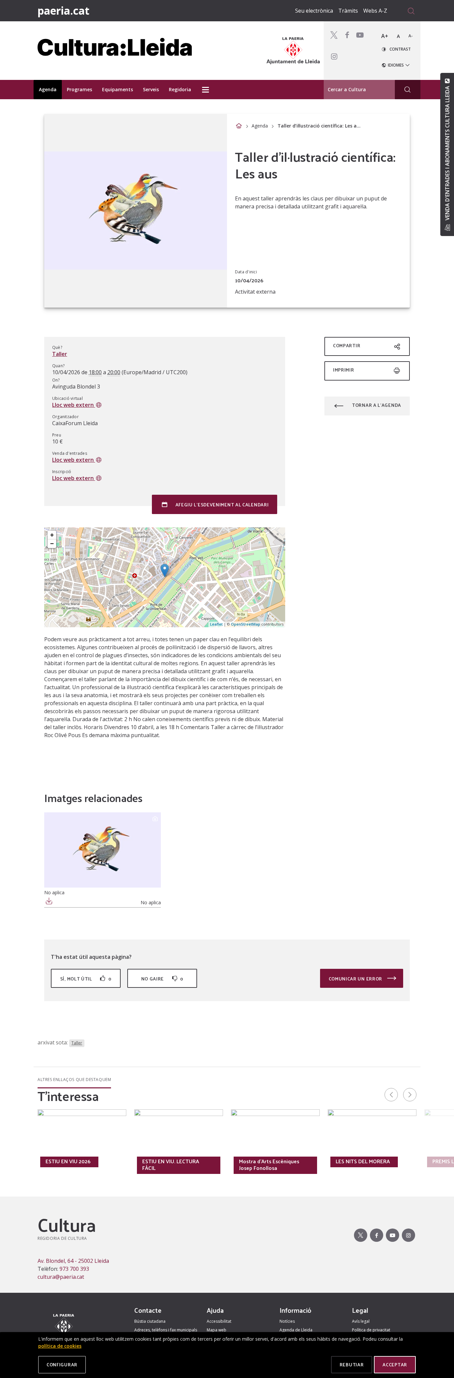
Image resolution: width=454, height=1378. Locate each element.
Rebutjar (352, 1364)
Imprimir (343, 370)
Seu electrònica (314, 10)
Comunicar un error (356, 978)
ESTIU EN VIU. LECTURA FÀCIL (170, 1165)
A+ (384, 36)
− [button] (52, 543)
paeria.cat (63, 10)
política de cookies (59, 1346)
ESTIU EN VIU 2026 (68, 1161)
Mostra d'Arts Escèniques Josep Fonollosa (269, 1165)
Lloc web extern (73, 405)
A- (410, 36)
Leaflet (216, 624)
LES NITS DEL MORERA (363, 1161)
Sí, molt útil (85, 978)
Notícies (287, 1321)
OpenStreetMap (245, 624)
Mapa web (216, 1330)
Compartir (346, 345)
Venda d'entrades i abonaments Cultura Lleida (447, 153)
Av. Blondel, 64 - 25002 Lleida (73, 1260)
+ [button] (52, 534)
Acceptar (395, 1364)
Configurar (62, 1364)
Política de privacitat (371, 1330)
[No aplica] (102, 850)
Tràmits (348, 10)
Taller (59, 354)
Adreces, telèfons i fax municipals (165, 1330)
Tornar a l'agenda (376, 405)
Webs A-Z (375, 10)
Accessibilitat (219, 1321)
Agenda (260, 126)
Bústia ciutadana (150, 1321)
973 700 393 (74, 1268)
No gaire (162, 978)
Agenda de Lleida (296, 1330)
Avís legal (361, 1321)
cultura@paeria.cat (61, 1276)
